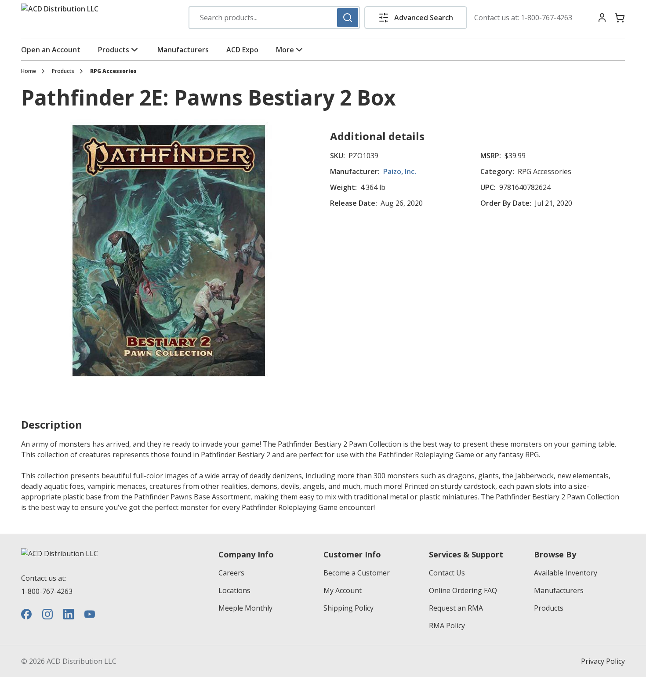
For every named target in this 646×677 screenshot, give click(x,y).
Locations (234, 590)
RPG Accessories (113, 71)
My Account (342, 590)
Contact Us (447, 573)
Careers (231, 573)
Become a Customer (356, 573)
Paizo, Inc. (399, 171)
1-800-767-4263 (546, 17)
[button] (415, 17)
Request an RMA (456, 608)
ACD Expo (242, 50)
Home (28, 71)
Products (113, 50)
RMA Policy (447, 625)
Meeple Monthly (245, 608)
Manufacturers (183, 50)
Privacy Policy (603, 661)
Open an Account (50, 50)
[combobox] (274, 17)
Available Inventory (565, 573)
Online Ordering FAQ (463, 590)
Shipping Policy (348, 608)
